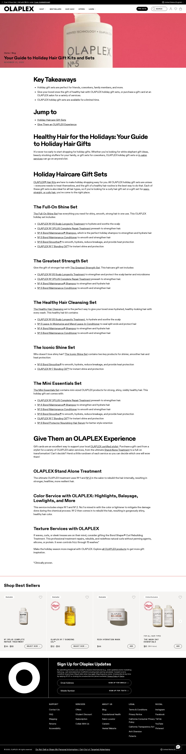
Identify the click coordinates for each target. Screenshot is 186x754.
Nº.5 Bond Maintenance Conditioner (57, 237)
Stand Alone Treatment (117, 449)
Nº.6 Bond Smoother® (49, 241)
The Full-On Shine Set (45, 213)
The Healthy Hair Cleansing (48, 309)
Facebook (159, 714)
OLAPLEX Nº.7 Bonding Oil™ (53, 246)
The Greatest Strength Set (85, 267)
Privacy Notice (135, 714)
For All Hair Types (152, 636)
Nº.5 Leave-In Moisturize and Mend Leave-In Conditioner (68, 323)
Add (131, 646)
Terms (122, 676)
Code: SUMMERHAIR (42, 2)
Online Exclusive (151, 597)
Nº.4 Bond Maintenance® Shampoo (56, 232)
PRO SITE (142, 9)
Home (7, 53)
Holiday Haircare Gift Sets (51, 119)
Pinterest (159, 728)
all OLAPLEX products (114, 549)
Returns (52, 723)
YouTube (159, 723)
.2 (90, 477)
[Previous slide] (5, 621)
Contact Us (54, 709)
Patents (132, 736)
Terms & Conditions (138, 709)
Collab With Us (82, 723)
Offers (78, 709)
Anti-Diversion (135, 731)
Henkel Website (109, 728)
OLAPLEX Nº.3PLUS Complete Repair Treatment (64, 228)
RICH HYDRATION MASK (108, 640)
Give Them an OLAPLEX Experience (57, 124)
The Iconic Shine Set (76, 354)
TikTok (158, 719)
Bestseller (9, 597)
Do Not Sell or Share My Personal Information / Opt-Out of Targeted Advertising (73, 749)
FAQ (51, 714)
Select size (32, 646)
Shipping (53, 719)
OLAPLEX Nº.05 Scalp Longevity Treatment (61, 223)
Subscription (81, 719)
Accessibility (54, 728)
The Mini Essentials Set (46, 390)
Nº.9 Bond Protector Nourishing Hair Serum (61, 422)
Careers (105, 723)
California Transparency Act (141, 726)
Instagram (160, 709)
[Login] (40, 597)
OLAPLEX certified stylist (104, 446)
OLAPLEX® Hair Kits (44, 182)
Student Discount (84, 714)
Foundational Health (111, 714)
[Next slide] (180, 621)
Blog (14, 53)
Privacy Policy (112, 676)
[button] (178, 747)
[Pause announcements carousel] (2, 2)
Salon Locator (108, 719)
